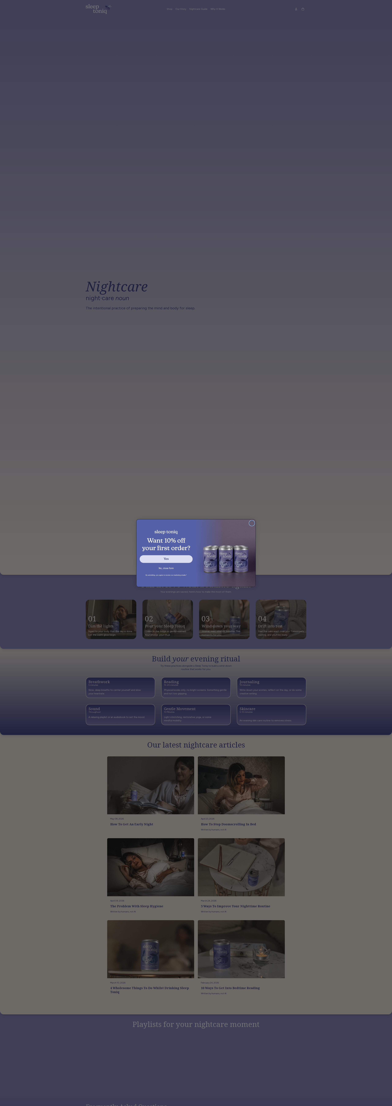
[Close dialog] (251, 523)
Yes (166, 559)
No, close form (166, 568)
